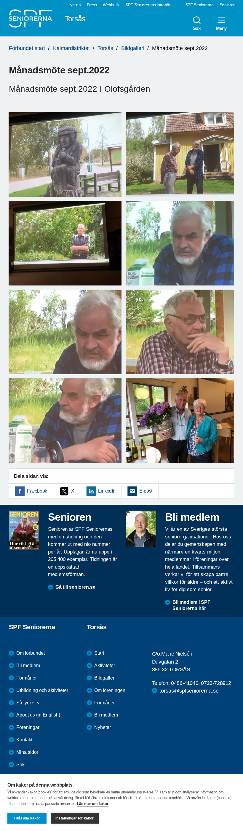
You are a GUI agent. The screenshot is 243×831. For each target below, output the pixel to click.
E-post (145, 490)
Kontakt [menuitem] (24, 739)
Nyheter (102, 727)
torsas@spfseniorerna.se (189, 691)
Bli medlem (28, 665)
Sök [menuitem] (197, 28)
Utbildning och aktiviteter (42, 690)
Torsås (105, 48)
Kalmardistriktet (71, 48)
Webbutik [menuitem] (111, 4)
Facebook (37, 490)
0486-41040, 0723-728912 (201, 683)
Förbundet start (27, 48)
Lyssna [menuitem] (74, 4)
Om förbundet (30, 653)
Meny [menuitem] (221, 28)
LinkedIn (106, 490)
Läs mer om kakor (92, 803)
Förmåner (26, 677)
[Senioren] (24, 530)
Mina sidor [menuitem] (27, 752)
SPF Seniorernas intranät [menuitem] (147, 4)
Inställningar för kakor (74, 818)
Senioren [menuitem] (228, 4)
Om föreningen (109, 690)
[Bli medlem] (141, 529)
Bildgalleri (132, 48)
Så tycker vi (28, 702)
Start (99, 653)
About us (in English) (38, 714)
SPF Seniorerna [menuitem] (199, 4)
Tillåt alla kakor (27, 818)
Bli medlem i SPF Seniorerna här (191, 605)
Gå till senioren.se (75, 587)
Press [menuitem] (92, 4)
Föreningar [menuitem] (27, 727)
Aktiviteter (104, 665)
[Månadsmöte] (65, 154)
